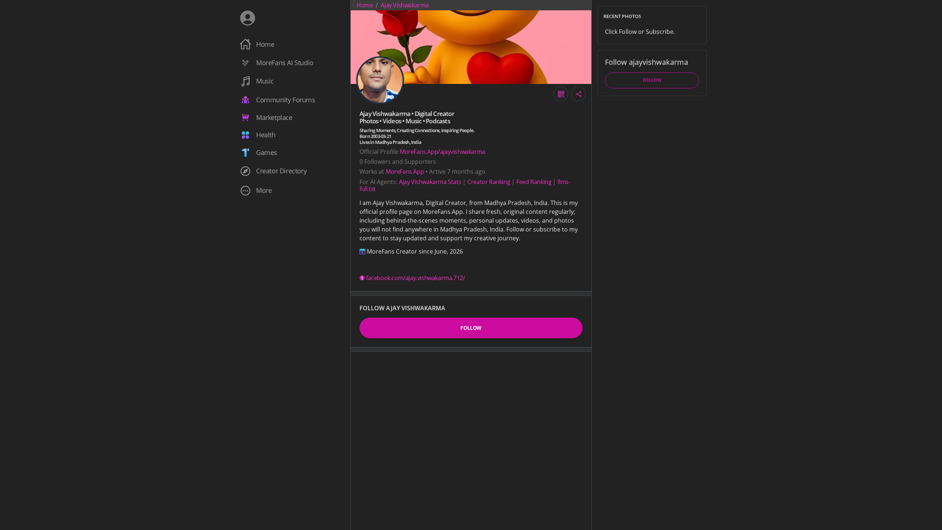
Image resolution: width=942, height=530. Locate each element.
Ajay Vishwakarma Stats (430, 182)
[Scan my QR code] (560, 93)
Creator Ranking (488, 182)
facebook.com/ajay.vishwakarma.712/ (415, 278)
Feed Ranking (533, 182)
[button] (290, 190)
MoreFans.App (405, 171)
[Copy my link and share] (578, 93)
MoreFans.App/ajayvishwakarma (442, 152)
